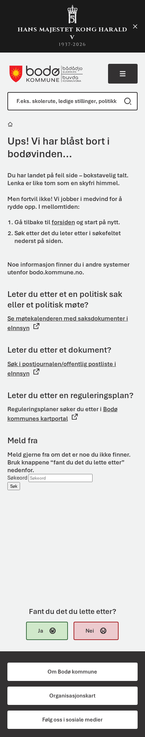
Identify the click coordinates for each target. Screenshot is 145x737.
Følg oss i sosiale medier (72, 719)
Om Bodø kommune (72, 671)
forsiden (63, 222)
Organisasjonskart (72, 695)
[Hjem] (10, 125)
